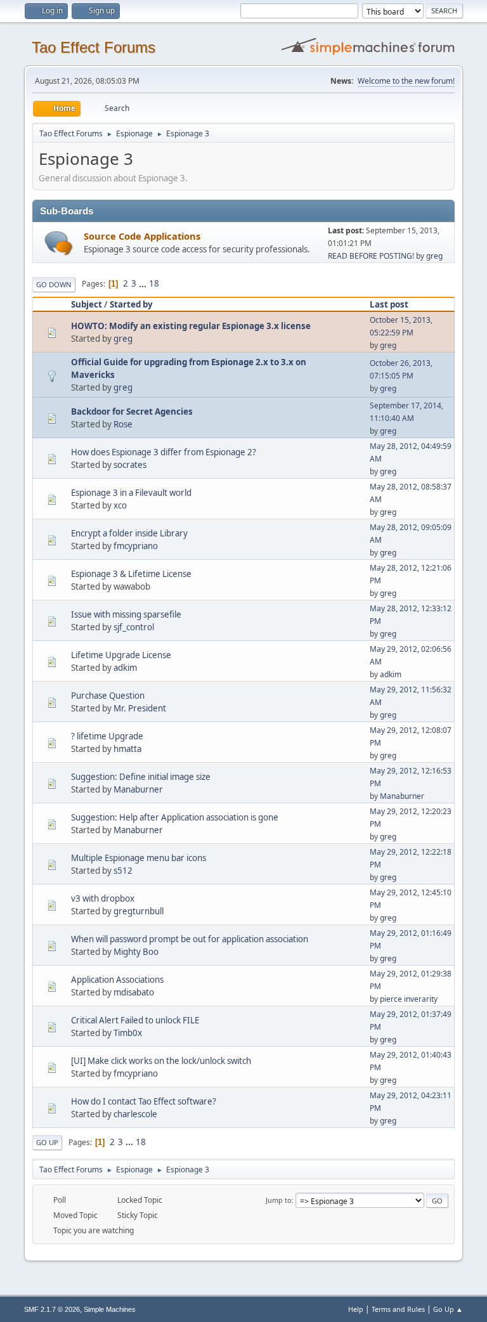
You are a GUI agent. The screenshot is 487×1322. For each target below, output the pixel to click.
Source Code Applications (142, 236)
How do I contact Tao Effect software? (143, 1101)
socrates (130, 464)
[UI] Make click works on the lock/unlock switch (161, 1060)
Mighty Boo (136, 951)
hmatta (127, 749)
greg (434, 255)
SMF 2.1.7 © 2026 (52, 1309)
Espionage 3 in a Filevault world (131, 492)
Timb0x (128, 1033)
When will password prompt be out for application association (189, 939)
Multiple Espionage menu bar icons (138, 858)
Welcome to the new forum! (406, 80)
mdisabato (134, 992)
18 (154, 283)
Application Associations (117, 979)
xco (120, 505)
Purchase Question (108, 695)
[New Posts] (58, 243)
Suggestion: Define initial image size (141, 776)
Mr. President (140, 708)
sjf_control (134, 627)
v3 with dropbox (102, 898)
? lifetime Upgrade (107, 736)
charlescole (135, 1114)
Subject (86, 304)
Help (355, 1309)
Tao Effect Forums (93, 47)
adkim (125, 667)
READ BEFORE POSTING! (371, 255)
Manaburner (138, 789)
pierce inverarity (409, 999)
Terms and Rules (398, 1309)
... (143, 283)
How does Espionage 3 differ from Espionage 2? (163, 452)
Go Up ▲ (448, 1309)
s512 (123, 870)
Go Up (47, 1142)
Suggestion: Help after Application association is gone (174, 817)
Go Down (54, 284)
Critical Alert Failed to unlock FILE (135, 1020)
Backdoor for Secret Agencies (132, 411)
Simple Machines (110, 1309)
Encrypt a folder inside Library (129, 533)
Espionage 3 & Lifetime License (131, 574)
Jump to (279, 1200)
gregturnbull (139, 911)
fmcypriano (136, 546)
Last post (389, 304)
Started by (131, 304)
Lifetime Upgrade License (121, 655)
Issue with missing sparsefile (126, 614)
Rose (123, 424)
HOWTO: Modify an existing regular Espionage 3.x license (191, 326)
